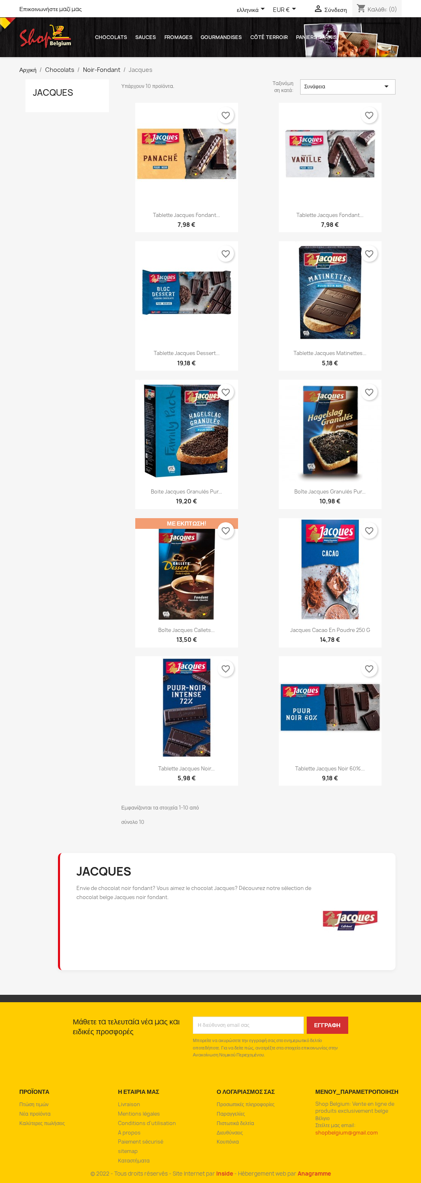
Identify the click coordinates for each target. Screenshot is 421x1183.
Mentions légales (139, 1113)
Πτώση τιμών (34, 1104)
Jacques (53, 93)
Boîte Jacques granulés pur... (329, 491)
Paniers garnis (316, 37)
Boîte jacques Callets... (186, 630)
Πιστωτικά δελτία (235, 1123)
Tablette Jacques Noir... (186, 768)
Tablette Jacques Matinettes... (330, 353)
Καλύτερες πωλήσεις (42, 1123)
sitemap (128, 1151)
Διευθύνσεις (230, 1132)
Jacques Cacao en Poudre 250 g (330, 630)
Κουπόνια (228, 1141)
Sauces (145, 37)
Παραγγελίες (231, 1113)
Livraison (129, 1104)
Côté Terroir (269, 37)
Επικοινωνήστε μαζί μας (50, 9)
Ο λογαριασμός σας (246, 1091)
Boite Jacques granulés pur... (186, 491)
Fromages (178, 37)
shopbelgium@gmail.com (346, 1132)
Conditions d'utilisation (147, 1123)
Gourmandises (221, 37)
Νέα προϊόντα (35, 1113)
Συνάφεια (347, 86)
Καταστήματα (134, 1160)
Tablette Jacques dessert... (187, 353)
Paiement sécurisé (140, 1141)
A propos (129, 1132)
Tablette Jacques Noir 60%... (330, 768)
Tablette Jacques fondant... (186, 215)
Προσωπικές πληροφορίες (246, 1104)
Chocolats (111, 37)
